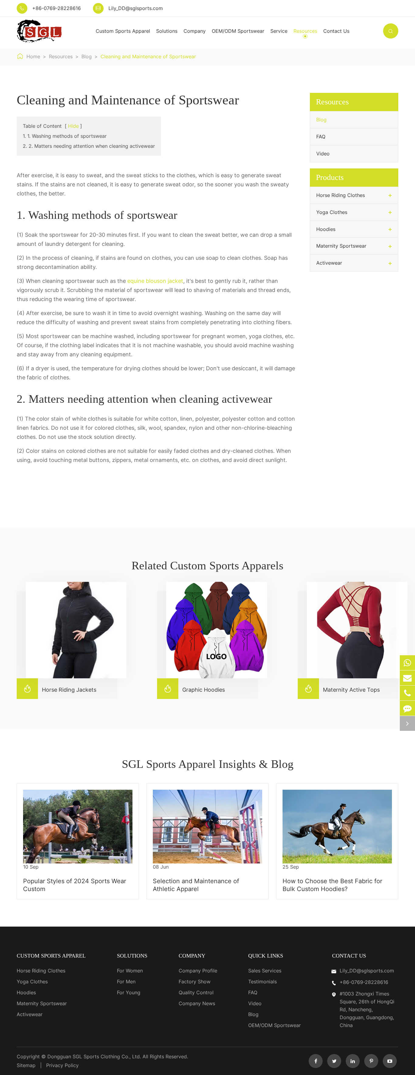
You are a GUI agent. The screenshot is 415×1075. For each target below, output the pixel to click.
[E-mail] (407, 677)
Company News (197, 1003)
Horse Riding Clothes (340, 195)
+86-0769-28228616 (56, 8)
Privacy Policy (62, 1065)
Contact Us (336, 31)
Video (323, 154)
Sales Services (264, 971)
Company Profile (198, 971)
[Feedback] (407, 708)
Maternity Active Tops (342, 688)
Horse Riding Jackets (59, 688)
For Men (126, 981)
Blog (86, 56)
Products (330, 177)
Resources (305, 31)
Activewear (329, 263)
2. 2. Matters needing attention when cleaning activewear (89, 146)
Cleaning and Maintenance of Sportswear (148, 56)
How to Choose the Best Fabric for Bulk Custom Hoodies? (332, 885)
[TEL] (407, 693)
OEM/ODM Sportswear (238, 31)
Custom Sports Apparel (123, 31)
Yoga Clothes (331, 212)
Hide (73, 126)
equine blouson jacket (155, 281)
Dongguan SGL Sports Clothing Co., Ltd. (94, 1056)
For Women (130, 971)
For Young (128, 992)
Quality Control (196, 992)
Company (194, 31)
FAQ (320, 137)
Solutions (166, 31)
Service (278, 31)
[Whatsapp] (407, 662)
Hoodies (325, 229)
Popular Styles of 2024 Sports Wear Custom (74, 885)
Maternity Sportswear (341, 246)
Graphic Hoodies (194, 688)
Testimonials (262, 981)
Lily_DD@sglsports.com (135, 8)
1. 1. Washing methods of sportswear (65, 136)
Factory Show (195, 981)
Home (33, 56)
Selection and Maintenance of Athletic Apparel (196, 885)
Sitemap (26, 1065)
